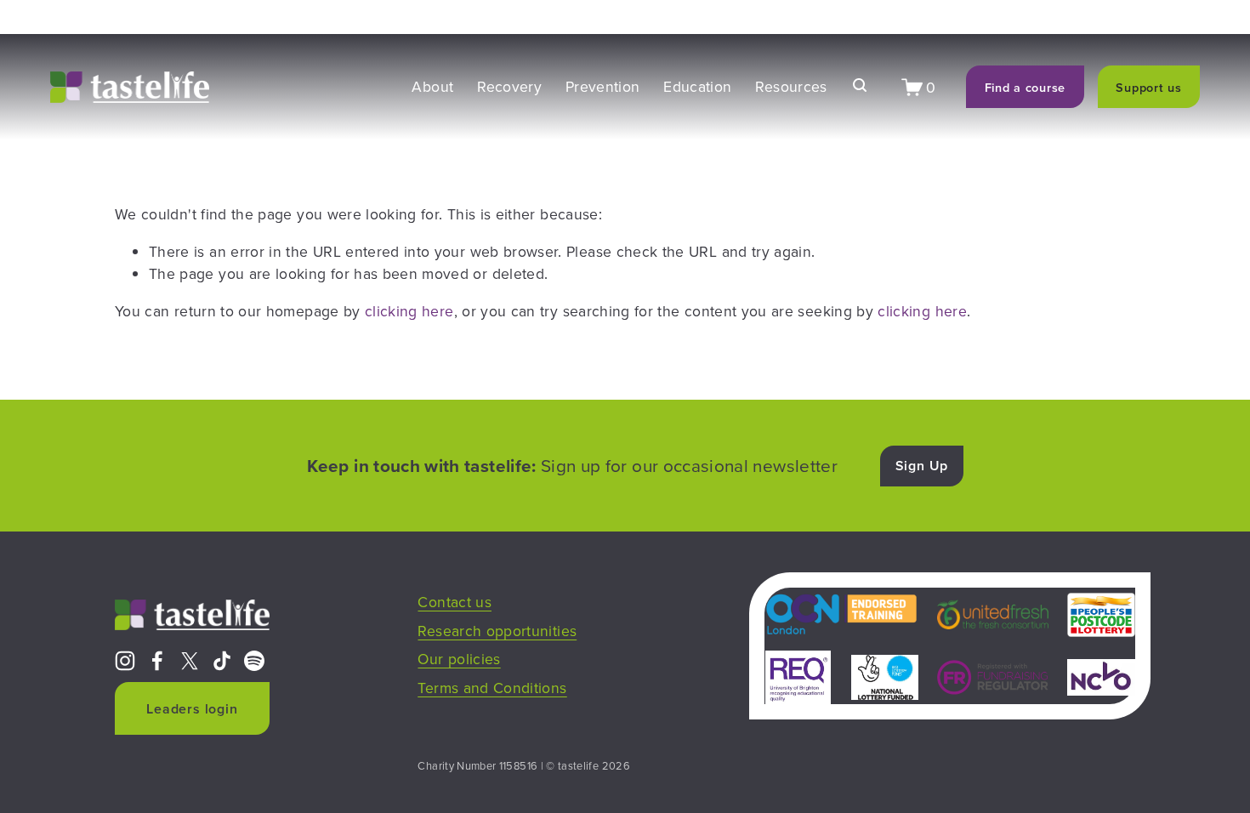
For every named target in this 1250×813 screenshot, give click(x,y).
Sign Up (922, 465)
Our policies (459, 658)
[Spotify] (254, 661)
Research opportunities (497, 630)
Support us (1148, 87)
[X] (189, 661)
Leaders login (191, 709)
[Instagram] (125, 661)
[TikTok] (222, 661)
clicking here (409, 310)
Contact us (454, 601)
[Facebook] (157, 661)
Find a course (1025, 87)
